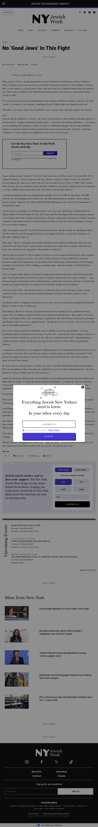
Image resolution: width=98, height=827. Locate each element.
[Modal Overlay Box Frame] (49, 413)
